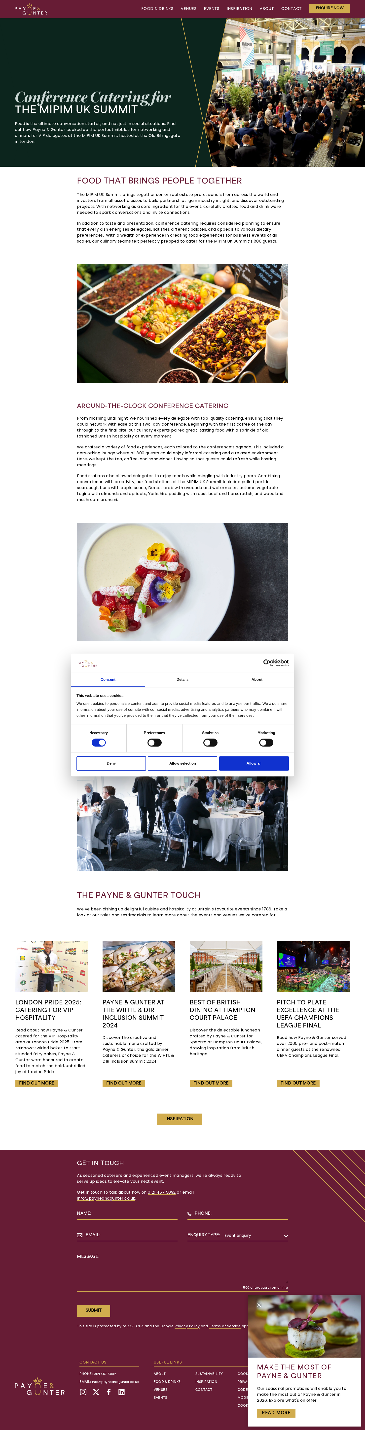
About (267, 9)
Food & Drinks (157, 9)
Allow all (254, 763)
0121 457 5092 (162, 1193)
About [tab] (257, 679)
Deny (111, 763)
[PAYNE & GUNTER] (31, 9)
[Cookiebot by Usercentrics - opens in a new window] (267, 663)
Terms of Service (225, 1326)
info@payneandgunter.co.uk (106, 1199)
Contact (291, 9)
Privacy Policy (187, 1326)
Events (211, 9)
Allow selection (182, 763)
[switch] (154, 743)
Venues (188, 9)
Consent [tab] (108, 679)
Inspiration (239, 9)
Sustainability (209, 1374)
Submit (94, 1311)
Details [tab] (183, 679)
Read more (276, 1413)
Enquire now (330, 8)
